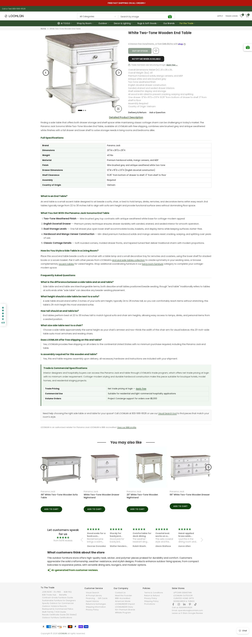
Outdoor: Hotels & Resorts (54, 606)
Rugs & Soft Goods (147, 23)
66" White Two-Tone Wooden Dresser (190, 494)
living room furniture (152, 263)
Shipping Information (96, 607)
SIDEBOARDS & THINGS (184, 601)
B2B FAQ (68, 592)
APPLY (220, 16)
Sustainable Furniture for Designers (59, 600)
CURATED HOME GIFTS (183, 598)
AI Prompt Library (94, 595)
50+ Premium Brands (125, 609)
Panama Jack (48, 491)
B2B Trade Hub (49, 595)
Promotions (149, 604)
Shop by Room (84, 23)
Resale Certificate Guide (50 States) (59, 614)
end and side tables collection (128, 260)
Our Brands (169, 23)
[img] (63, 537)
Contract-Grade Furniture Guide (57, 597)
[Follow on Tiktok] (195, 604)
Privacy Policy (92, 609)
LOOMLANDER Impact (125, 604)
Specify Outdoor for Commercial (58, 603)
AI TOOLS (65, 23)
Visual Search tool (167, 413)
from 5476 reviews (63, 540)
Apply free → (172, 65)
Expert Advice (92, 601)
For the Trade (186, 23)
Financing (90, 598)
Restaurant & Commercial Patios (57, 609)
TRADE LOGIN (231, 16)
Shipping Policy (151, 601)
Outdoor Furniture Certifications (57, 617)
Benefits (63, 595)
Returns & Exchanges (96, 604)
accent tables (66, 263)
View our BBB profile (126, 427)
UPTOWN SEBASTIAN (182, 592)
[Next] (119, 73)
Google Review (195, 613)
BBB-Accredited (122, 598)
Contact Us (120, 592)
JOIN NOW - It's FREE (51, 592)
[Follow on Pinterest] (190, 604)
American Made (122, 601)
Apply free (141, 388)
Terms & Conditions (153, 592)
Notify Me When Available (146, 58)
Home (43, 29)
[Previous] (46, 73)
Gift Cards (102, 598)
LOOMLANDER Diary (124, 607)
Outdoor (102, 23)
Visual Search (92, 592)
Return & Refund (152, 595)
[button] (82, 540)
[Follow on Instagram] (178, 604)
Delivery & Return (137, 112)
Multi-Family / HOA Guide (54, 612)
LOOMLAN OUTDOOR (182, 595)
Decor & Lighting (122, 23)
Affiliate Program (123, 612)
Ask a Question (157, 112)
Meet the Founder (123, 595)
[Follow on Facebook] (173, 604)
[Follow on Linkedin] (184, 604)
